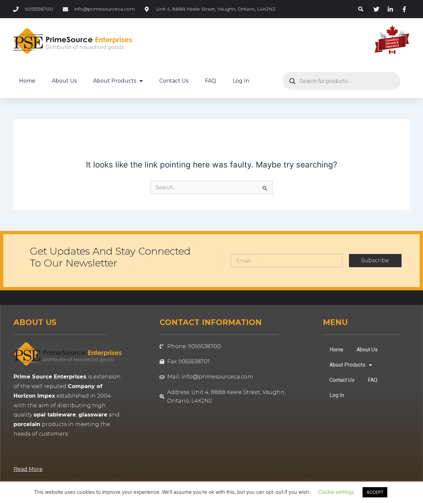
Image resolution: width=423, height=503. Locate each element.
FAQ (210, 81)
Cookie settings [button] (336, 492)
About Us (64, 81)
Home (27, 81)
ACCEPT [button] (374, 492)
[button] (361, 9)
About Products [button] (114, 81)
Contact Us (173, 81)
